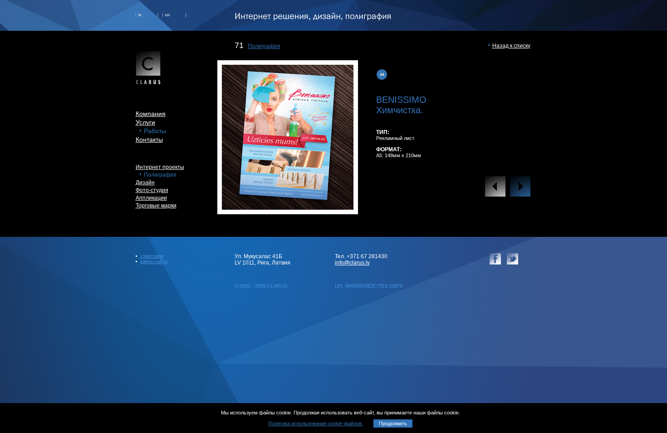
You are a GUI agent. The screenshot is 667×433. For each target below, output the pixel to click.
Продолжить (393, 423)
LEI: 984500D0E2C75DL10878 (368, 286)
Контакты (149, 139)
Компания (151, 113)
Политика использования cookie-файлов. (315, 423)
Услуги (145, 122)
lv (140, 15)
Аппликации (151, 198)
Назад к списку (511, 46)
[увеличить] (287, 207)
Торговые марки (156, 205)
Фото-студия (152, 190)
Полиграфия (264, 46)
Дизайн (145, 182)
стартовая (152, 256)
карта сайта (153, 261)
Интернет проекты (160, 167)
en (167, 15)
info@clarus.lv (352, 263)
